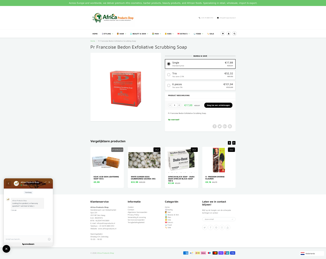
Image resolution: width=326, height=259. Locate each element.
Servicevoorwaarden (136, 220)
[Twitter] (204, 227)
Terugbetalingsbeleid (136, 222)
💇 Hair (120, 34)
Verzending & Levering (137, 217)
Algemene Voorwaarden (137, 212)
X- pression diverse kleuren (180, 178)
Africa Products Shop (105, 253)
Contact (131, 209)
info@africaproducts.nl (227, 18)
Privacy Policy (133, 215)
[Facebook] (210, 227)
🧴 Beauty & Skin (138, 34)
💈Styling (106, 34)
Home (95, 34)
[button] (200, 63)
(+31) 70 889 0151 (207, 18)
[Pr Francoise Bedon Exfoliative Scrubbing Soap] (126, 86)
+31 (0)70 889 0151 (106, 226)
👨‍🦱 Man (155, 34)
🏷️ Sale (210, 34)
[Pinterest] (216, 227)
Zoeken (131, 207)
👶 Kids (168, 34)
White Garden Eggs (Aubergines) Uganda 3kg (109, 178)
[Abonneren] (232, 219)
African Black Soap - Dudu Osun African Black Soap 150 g (147, 179)
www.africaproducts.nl (107, 228)
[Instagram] (222, 227)
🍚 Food (197, 34)
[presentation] (229, 143)
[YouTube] (227, 227)
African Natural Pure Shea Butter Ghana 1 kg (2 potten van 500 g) (222, 179)
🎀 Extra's (182, 34)
